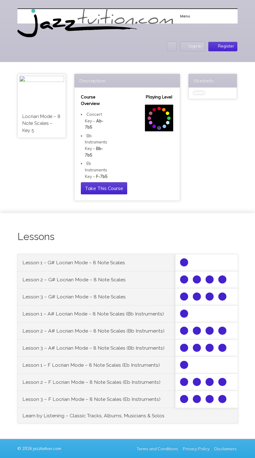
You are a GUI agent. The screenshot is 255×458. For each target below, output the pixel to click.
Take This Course (104, 188)
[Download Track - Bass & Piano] (210, 279)
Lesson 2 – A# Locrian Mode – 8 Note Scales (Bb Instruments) (93, 331)
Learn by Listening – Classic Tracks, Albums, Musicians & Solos (93, 416)
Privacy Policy (196, 448)
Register (226, 45)
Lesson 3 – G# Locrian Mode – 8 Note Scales (74, 297)
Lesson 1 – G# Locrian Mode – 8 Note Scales (73, 262)
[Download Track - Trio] (184, 279)
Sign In (195, 45)
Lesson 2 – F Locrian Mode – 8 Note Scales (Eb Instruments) (91, 382)
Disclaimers (226, 448)
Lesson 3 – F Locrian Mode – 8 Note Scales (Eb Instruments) (91, 399)
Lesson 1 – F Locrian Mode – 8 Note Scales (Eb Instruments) (91, 365)
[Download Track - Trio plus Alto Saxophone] (184, 262)
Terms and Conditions (157, 448)
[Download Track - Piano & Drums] (222, 279)
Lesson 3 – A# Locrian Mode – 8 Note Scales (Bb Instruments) (93, 348)
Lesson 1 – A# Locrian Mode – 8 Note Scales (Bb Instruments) (93, 314)
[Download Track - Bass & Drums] (197, 279)
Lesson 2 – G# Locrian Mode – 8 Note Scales (74, 280)
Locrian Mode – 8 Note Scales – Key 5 (41, 123)
